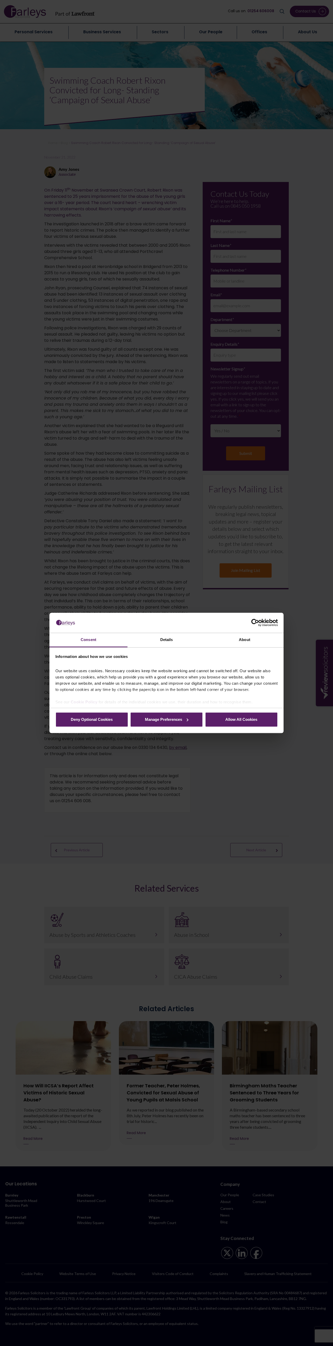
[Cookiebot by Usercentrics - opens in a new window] (255, 623)
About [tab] (244, 639)
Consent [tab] (88, 639)
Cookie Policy (84, 702)
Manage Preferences (163, 719)
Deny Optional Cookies (92, 719)
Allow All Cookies (241, 719)
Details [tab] (166, 639)
